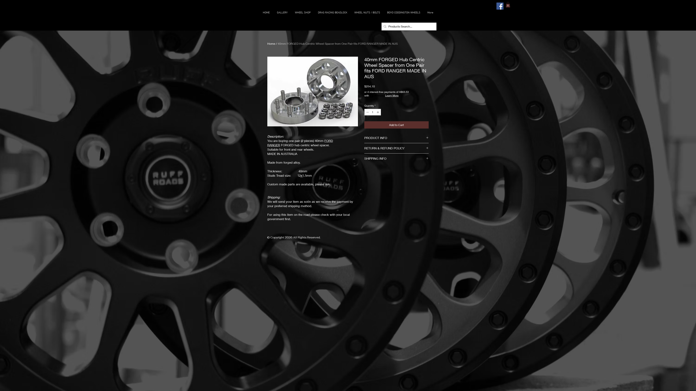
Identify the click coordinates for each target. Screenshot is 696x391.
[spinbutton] (372, 112)
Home (271, 43)
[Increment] (378, 112)
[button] (302, 13)
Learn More (392, 95)
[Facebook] (500, 6)
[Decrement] (367, 112)
